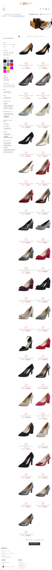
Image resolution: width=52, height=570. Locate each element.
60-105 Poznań (21, 568)
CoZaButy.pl (20, 565)
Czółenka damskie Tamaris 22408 (43, 96)
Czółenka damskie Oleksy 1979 (26, 66)
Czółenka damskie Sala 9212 (26, 241)
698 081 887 (20, 562)
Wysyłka (3, 552)
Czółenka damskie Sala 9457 (43, 212)
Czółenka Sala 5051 (26, 387)
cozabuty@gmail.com (19, 16)
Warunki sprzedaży (5, 562)
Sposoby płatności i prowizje (7, 553)
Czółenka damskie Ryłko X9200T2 (42, 66)
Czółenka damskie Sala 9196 (26, 358)
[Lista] (21, 36)
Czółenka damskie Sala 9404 (43, 270)
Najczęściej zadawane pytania (8, 566)
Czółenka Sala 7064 (26, 416)
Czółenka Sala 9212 (43, 358)
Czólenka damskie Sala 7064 (43, 329)
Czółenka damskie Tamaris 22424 (26, 96)
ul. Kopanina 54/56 (22, 566)
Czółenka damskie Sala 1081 (26, 125)
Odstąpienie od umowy (6, 557)
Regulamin (3, 555)
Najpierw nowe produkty (41, 36)
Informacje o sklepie (5, 550)
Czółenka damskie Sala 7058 (43, 154)
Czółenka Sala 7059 (43, 446)
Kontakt (3, 564)
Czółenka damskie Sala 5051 (25, 183)
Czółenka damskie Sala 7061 (25, 212)
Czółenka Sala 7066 (43, 387)
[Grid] (19, 36)
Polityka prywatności (5, 556)
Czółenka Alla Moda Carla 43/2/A (43, 416)
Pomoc (2, 565)
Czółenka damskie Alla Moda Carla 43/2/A (26, 270)
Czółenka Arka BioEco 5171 (43, 241)
